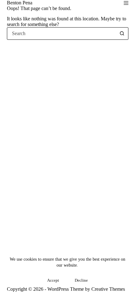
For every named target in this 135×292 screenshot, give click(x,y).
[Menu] (126, 3)
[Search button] (122, 33)
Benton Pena (19, 2)
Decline (81, 280)
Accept (53, 280)
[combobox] (61, 33)
